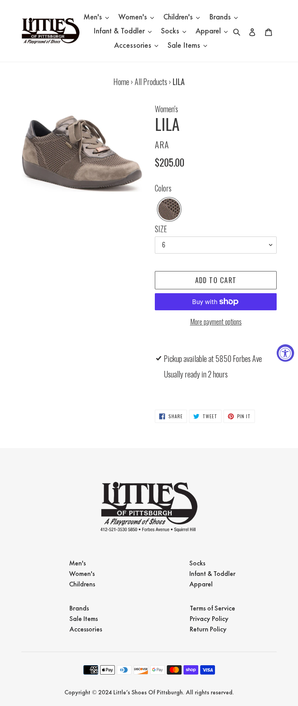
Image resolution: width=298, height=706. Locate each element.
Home (121, 81)
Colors (163, 188)
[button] (169, 209)
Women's (166, 109)
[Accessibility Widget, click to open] (285, 353)
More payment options (216, 321)
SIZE (161, 229)
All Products (151, 81)
